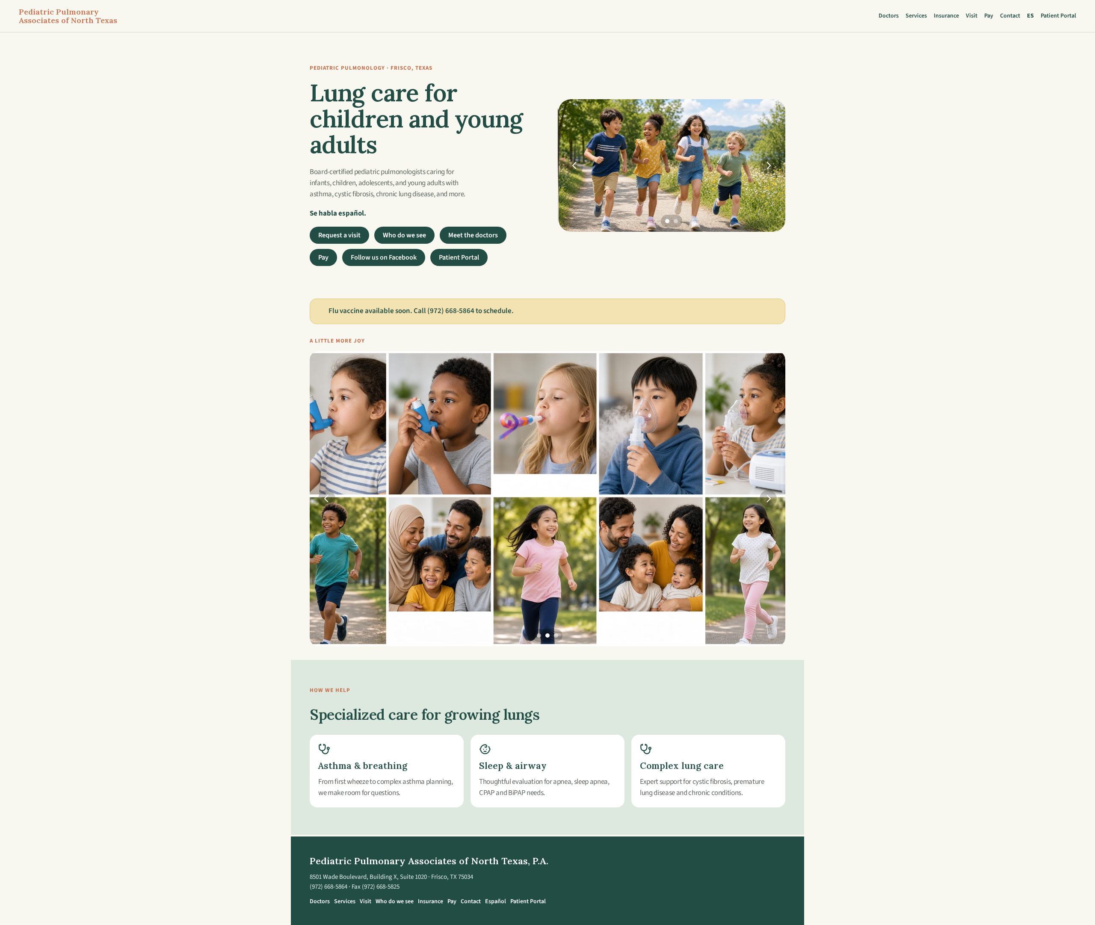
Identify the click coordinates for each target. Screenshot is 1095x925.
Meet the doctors (473, 235)
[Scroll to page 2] (677, 221)
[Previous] (574, 165)
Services (916, 16)
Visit (971, 16)
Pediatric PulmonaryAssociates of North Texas (68, 16)
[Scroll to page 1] (666, 221)
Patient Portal (1058, 16)
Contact (1010, 16)
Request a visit (339, 235)
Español (495, 901)
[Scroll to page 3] (557, 635)
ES (1030, 16)
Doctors (889, 16)
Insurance (946, 16)
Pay (988, 16)
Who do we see (404, 235)
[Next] (768, 165)
